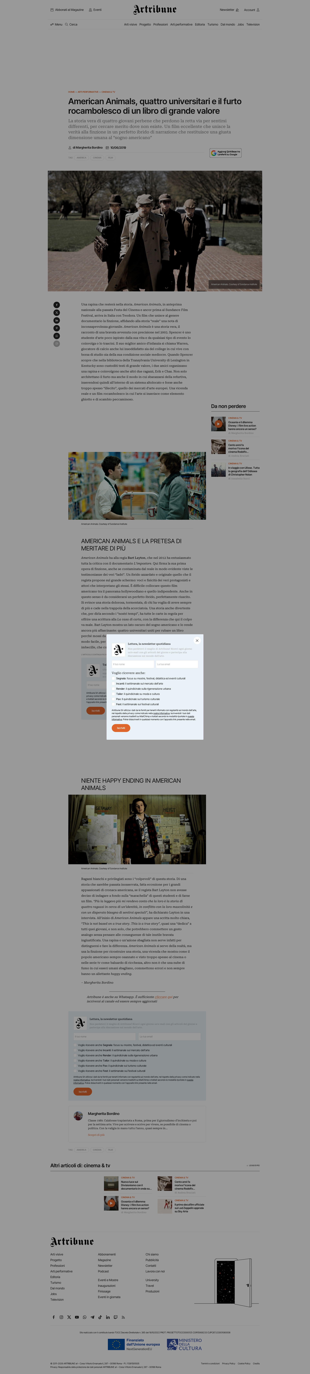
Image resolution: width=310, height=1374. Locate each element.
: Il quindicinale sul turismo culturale (138, 699)
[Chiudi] (197, 640)
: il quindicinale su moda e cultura (138, 693)
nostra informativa (161, 713)
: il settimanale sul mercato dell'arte (139, 683)
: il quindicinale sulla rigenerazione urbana (143, 688)
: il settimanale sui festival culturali (137, 704)
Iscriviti (121, 728)
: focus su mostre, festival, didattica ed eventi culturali (150, 678)
